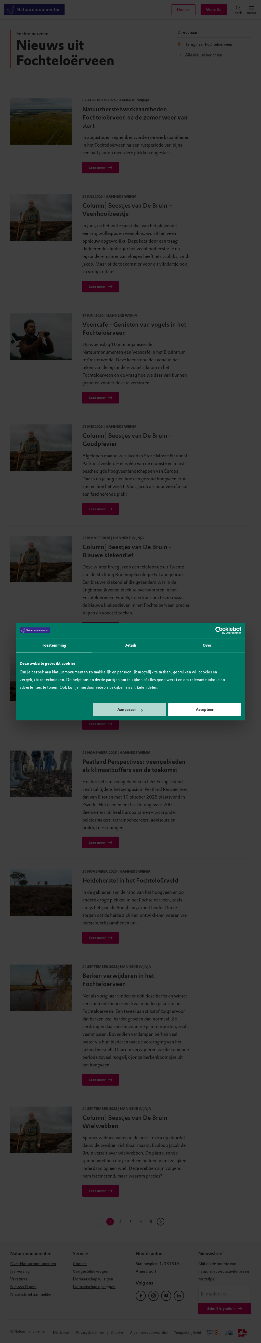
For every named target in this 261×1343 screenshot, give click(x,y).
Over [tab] (207, 645)
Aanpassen (127, 709)
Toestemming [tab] (54, 645)
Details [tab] (130, 645)
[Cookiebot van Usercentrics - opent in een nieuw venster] (219, 630)
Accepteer (205, 709)
